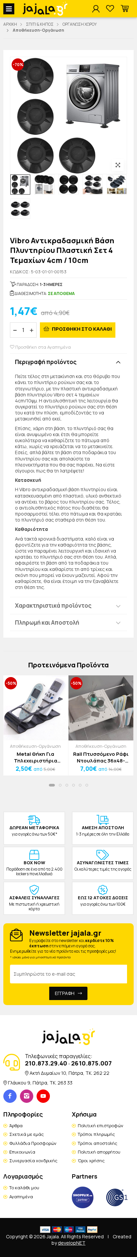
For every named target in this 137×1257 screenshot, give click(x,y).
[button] (125, 9)
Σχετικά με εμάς (26, 1134)
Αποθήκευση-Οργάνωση (35, 746)
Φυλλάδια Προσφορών (33, 1143)
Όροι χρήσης (91, 1161)
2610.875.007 (91, 1063)
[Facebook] (10, 1096)
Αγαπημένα (21, 1197)
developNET (71, 1243)
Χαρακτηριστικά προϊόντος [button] (53, 605)
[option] (20, 184)
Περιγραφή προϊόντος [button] (45, 362)
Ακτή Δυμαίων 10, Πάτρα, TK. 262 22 (69, 1073)
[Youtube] (43, 1096)
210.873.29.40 (46, 1063)
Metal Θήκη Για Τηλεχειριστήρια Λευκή (35, 757)
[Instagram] (26, 1096)
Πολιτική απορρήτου (99, 1152)
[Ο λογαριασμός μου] (95, 9)
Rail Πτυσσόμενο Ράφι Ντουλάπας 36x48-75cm (101, 757)
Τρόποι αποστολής (97, 1143)
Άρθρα (16, 1126)
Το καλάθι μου (24, 1188)
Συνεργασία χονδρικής (33, 1161)
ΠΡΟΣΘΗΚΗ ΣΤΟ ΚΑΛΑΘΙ (81, 328)
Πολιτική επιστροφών (100, 1126)
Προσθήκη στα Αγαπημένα (42, 347)
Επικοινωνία (22, 1152)
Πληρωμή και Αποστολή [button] (47, 622)
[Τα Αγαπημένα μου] (110, 9)
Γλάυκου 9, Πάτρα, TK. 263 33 (40, 1082)
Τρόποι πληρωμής (96, 1134)
